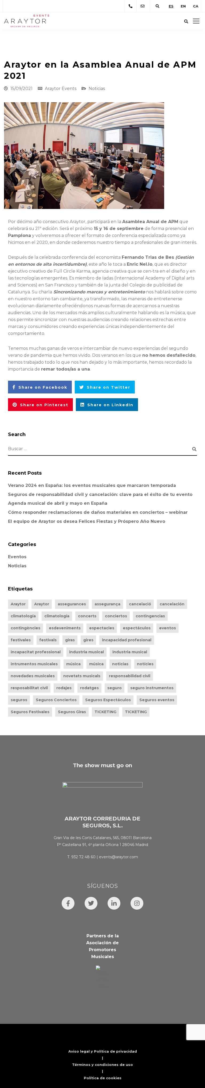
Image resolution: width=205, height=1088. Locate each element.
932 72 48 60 (83, 857)
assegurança (107, 604)
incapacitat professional (36, 652)
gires (88, 640)
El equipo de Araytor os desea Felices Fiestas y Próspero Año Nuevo (86, 521)
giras (70, 640)
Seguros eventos (156, 699)
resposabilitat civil (29, 687)
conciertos (116, 616)
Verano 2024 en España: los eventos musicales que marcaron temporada (92, 485)
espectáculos (137, 628)
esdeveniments (65, 628)
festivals (48, 640)
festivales (21, 640)
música (73, 664)
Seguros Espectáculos (108, 699)
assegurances (72, 604)
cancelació (140, 604)
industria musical (86, 652)
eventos (167, 628)
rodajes (64, 687)
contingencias (150, 616)
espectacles (101, 628)
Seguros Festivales (30, 711)
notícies (145, 664)
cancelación (172, 604)
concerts (87, 616)
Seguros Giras (72, 711)
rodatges (89, 687)
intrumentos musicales (34, 664)
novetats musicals (81, 676)
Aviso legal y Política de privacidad (102, 1051)
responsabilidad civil (129, 676)
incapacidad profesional (126, 640)
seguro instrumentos (152, 687)
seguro (114, 687)
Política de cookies (102, 1078)
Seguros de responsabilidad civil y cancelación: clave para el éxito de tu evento (100, 494)
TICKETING (105, 711)
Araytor (18, 604)
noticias (120, 664)
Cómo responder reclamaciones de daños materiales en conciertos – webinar (98, 512)
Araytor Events (60, 88)
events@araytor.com (118, 857)
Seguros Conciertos (56, 699)
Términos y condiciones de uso (102, 1064)
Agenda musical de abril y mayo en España (57, 503)
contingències (25, 628)
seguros (19, 699)
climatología (23, 616)
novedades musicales (33, 676)
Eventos (17, 556)
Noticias (97, 88)
